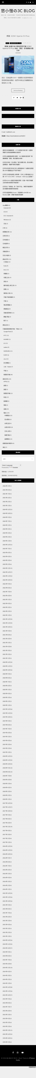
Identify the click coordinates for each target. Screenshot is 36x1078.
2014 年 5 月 (6, 967)
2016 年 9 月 (6, 858)
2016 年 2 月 (6, 885)
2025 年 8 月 (6, 490)
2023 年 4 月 (6, 556)
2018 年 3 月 (6, 791)
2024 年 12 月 (7, 509)
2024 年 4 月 (6, 529)
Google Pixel (7, 331)
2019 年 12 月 (7, 709)
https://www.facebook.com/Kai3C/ (16, 136)
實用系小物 (7, 293)
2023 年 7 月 (6, 548)
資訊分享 (5, 379)
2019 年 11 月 (7, 713)
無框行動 (7, 435)
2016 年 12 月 (7, 846)
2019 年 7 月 (6, 729)
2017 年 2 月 (6, 838)
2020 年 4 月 (6, 693)
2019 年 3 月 (6, 744)
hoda (5, 266)
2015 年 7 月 (6, 913)
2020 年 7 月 (6, 682)
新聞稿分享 (6, 232)
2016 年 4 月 (6, 877)
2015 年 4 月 (6, 924)
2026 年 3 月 (6, 486)
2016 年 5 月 (6, 873)
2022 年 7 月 (6, 591)
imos (5, 270)
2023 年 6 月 (6, 552)
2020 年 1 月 (6, 705)
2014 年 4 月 (6, 971)
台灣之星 (7, 423)
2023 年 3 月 (6, 560)
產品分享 (5, 259)
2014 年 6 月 (6, 964)
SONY (7, 43)
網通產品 (6, 309)
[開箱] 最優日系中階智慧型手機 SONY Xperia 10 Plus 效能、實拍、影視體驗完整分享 (18, 48)
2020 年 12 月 (7, 662)
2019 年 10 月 (7, 717)
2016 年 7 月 (6, 866)
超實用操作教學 (7, 443)
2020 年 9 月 (6, 674)
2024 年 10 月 (7, 513)
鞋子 (5, 320)
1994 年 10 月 (7, 1038)
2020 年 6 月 (6, 685)
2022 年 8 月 (6, 588)
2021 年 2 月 (6, 654)
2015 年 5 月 (6, 920)
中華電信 (7, 415)
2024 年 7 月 (6, 521)
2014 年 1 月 (6, 983)
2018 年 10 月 (7, 764)
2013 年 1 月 (6, 1030)
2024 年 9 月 (6, 517)
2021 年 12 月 (7, 619)
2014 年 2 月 (6, 979)
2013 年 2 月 (6, 1026)
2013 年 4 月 (6, 1018)
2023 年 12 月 (7, 544)
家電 (5, 289)
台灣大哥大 (8, 427)
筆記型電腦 (7, 305)
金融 (5, 409)
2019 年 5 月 (6, 736)
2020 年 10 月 (7, 670)
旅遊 (5, 389)
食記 (4, 447)
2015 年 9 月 (6, 905)
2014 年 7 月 (6, 960)
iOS (5, 212)
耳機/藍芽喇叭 (8, 313)
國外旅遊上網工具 (9, 285)
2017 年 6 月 (6, 823)
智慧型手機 (7, 374)
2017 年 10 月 (7, 811)
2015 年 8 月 (6, 909)
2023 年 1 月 (6, 568)
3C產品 (6, 262)
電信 (5, 413)
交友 (5, 223)
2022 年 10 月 (7, 580)
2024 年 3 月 (6, 533)
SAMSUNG (7, 351)
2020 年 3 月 (6, 697)
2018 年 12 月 (7, 756)
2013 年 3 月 (6, 1022)
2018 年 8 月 (6, 772)
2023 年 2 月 (6, 564)
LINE (4, 228)
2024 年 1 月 (6, 541)
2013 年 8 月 (6, 1003)
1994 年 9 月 (6, 1042)
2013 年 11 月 (7, 991)
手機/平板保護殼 (8, 297)
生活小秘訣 (6, 255)
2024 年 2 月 (6, 537)
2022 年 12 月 (7, 572)
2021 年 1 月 (6, 658)
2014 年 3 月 (6, 975)
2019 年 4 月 (6, 740)
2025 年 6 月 (6, 497)
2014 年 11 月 (7, 944)
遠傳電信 (7, 439)
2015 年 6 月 (6, 917)
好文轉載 (6, 363)
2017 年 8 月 (6, 819)
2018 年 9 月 (6, 768)
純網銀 (5, 401)
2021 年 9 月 (6, 631)
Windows (6, 219)
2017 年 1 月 (6, 842)
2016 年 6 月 (6, 870)
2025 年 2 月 (6, 501)
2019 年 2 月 (6, 748)
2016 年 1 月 (6, 889)
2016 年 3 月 (6, 881)
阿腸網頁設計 (32, 1067)
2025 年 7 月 (6, 494)
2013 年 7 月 (6, 1007)
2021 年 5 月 (6, 642)
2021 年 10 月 (7, 627)
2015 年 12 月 (7, 893)
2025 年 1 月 (6, 505)
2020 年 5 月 (6, 689)
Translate (15, 467)
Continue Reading (18, 90)
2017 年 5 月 (6, 826)
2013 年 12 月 (7, 987)
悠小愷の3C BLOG (18, 10)
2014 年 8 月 (6, 956)
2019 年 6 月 (6, 732)
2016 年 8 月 (6, 862)
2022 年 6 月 (6, 595)
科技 (5, 397)
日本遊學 (5, 243)
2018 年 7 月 (6, 776)
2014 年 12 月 (7, 940)
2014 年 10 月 (7, 948)
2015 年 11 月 (7, 897)
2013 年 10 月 (7, 995)
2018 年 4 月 (6, 787)
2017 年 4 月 (6, 830)
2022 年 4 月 (6, 603)
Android (6, 208)
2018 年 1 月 (6, 799)
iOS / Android (7, 215)
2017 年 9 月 (6, 815)
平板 (5, 370)
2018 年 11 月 (7, 760)
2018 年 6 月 (6, 779)
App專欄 (5, 205)
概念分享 (5, 247)
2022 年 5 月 (6, 599)
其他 (5, 281)
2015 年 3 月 (6, 928)
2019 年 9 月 (6, 721)
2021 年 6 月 (6, 638)
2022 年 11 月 (7, 576)
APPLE (6, 381)
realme (5, 347)
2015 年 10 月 (7, 901)
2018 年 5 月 (6, 783)
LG (4, 343)
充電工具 (6, 277)
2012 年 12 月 (7, 1034)
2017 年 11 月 (7, 807)
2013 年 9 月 (6, 999)
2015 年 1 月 (6, 936)
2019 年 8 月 (6, 725)
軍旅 (5, 405)
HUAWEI (6, 339)
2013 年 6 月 (6, 1010)
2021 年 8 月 (6, 635)
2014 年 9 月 (6, 952)
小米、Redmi (7, 366)
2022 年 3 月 (6, 607)
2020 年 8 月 (6, 678)
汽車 (5, 301)
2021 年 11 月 (7, 623)
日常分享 (5, 236)
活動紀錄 (5, 251)
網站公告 (5, 325)
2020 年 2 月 (6, 701)
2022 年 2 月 (6, 611)
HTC (5, 335)
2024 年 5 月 (6, 525)
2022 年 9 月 (6, 584)
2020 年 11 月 (7, 666)
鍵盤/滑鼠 (6, 317)
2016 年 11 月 (7, 850)
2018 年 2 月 (6, 795)
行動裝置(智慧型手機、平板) (15, 43)
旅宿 (5, 385)
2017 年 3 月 (6, 834)
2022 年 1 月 (6, 615)
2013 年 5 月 (6, 1014)
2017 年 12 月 (7, 803)
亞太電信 (7, 419)
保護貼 (5, 273)
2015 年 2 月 (6, 932)
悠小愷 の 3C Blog (18, 116)
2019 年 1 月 (6, 752)
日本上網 (7, 431)
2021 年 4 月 (6, 646)
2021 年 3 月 (6, 650)
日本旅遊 (5, 239)
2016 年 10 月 (7, 854)
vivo (5, 359)
